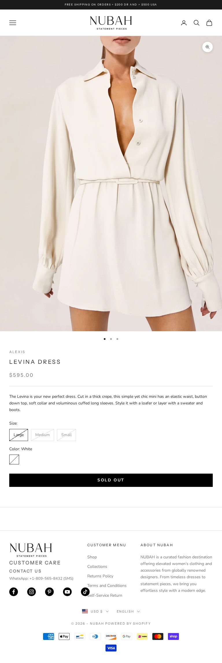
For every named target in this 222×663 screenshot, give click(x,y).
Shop (92, 557)
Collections (97, 566)
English (125, 611)
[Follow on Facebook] (13, 592)
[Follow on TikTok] (85, 592)
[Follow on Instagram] (31, 592)
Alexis (17, 352)
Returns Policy (100, 576)
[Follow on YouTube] (67, 592)
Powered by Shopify (128, 623)
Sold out (110, 480)
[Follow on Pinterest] (49, 592)
